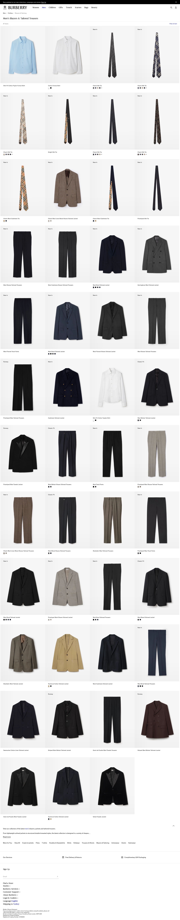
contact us (19, 912)
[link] (4, 13)
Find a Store (8, 883)
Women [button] (36, 7)
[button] (43, 2)
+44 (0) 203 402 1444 (8, 912)
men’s (27, 829)
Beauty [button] (94, 7)
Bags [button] (86, 7)
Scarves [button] (78, 7)
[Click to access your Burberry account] (176, 7)
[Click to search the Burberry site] (171, 7)
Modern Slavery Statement (10, 909)
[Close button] (176, 2)
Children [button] (52, 7)
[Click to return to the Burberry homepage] (18, 7)
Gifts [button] (61, 7)
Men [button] (44, 7)
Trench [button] (69, 7)
